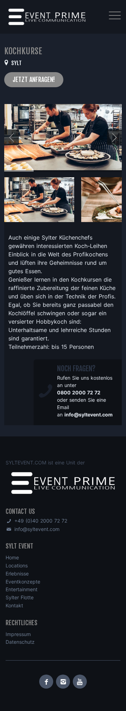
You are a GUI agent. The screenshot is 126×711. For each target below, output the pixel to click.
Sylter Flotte (20, 597)
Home (12, 557)
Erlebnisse (17, 574)
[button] (114, 137)
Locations (17, 565)
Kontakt (14, 605)
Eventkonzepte (23, 582)
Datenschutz (20, 642)
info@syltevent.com (36, 529)
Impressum (18, 634)
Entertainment (21, 589)
